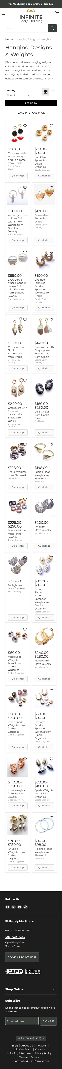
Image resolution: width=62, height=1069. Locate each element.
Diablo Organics (42, 170)
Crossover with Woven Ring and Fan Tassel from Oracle (17, 158)
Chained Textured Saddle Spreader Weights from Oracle (43, 287)
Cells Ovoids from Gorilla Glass (42, 415)
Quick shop (18, 175)
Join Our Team (22, 1049)
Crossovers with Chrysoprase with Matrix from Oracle (44, 351)
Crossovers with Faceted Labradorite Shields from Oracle (17, 414)
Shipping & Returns (19, 1053)
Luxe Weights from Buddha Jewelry (16, 793)
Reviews (41, 1045)
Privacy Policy (43, 1053)
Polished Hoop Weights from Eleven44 (43, 852)
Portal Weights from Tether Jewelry (17, 533)
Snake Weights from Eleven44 (17, 473)
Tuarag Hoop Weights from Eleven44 (43, 475)
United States (29, 1038)
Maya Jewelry (41, 533)
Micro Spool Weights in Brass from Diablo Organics (15, 663)
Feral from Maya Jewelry (43, 528)
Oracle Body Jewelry (14, 361)
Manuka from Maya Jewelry (43, 662)
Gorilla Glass (40, 421)
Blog (15, 1045)
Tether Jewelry (15, 540)
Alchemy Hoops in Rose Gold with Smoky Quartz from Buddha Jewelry (17, 223)
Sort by (11, 90)
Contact (40, 1049)
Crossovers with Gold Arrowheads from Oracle (17, 351)
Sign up (48, 1021)
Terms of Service (29, 1057)
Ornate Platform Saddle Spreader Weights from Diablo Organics (43, 598)
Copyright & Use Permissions (31, 1061)
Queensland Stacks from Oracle (42, 218)
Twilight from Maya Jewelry (16, 587)
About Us (27, 1045)
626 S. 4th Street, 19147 (18, 930)
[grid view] (45, 92)
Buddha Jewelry (16, 234)
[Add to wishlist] (25, 125)
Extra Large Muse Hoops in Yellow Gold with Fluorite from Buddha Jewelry (17, 287)
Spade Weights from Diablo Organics (44, 793)
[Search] (52, 28)
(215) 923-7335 (15, 936)
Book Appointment (22, 957)
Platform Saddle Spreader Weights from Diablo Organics (43, 730)
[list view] (53, 92)
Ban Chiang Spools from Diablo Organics (42, 161)
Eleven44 (12, 478)
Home (9, 39)
